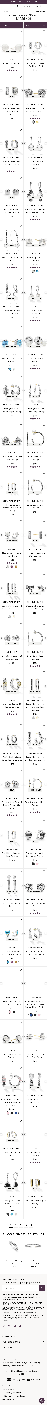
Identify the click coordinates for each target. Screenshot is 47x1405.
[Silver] (33, 122)
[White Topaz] (33, 271)
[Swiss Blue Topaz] (37, 271)
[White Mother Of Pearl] (16, 1214)
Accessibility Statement (11, 1393)
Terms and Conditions (11, 1389)
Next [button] (18, 567)
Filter (4, 25)
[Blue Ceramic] (11, 1214)
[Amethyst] (11, 566)
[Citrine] (16, 566)
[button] (12, 70)
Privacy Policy (31, 1309)
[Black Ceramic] (33, 864)
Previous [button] (5, 567)
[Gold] (37, 122)
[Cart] (44, 6)
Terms (12, 1309)
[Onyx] (7, 1214)
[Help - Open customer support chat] (42, 1401)
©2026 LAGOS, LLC (10, 1399)
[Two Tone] (14, 616)
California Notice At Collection (14, 1396)
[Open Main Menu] (3, 6)
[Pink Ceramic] (37, 864)
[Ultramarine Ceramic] (31, 1015)
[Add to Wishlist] (20, 31)
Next (36, 1225)
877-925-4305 (29, 1366)
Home (5, 11)
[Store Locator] (40, 6)
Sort (28, 25)
